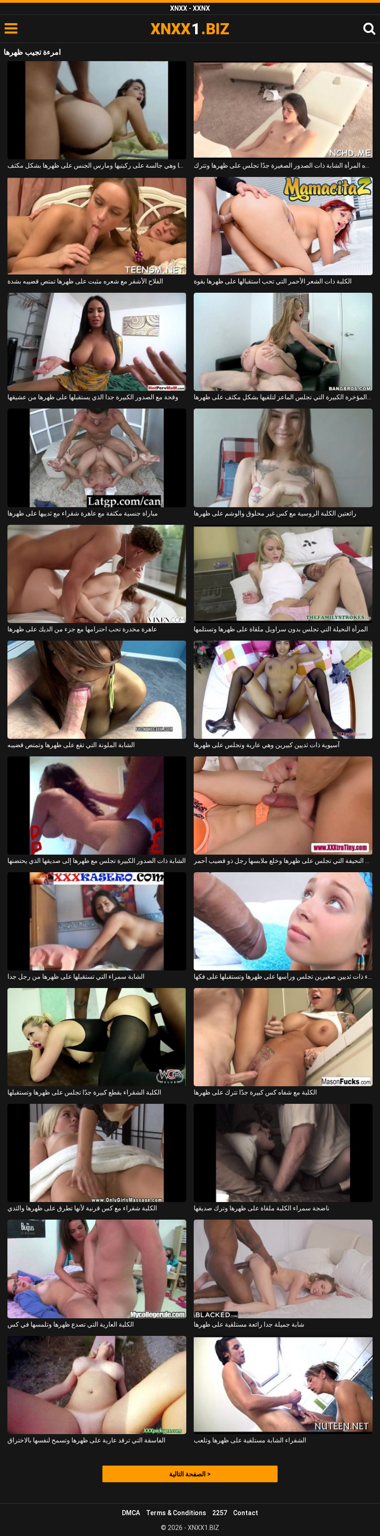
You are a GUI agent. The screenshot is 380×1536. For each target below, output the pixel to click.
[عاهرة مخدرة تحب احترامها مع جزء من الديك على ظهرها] (96, 574)
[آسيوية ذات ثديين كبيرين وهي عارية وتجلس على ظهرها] (283, 690)
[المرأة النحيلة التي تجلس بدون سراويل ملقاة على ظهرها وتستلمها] (283, 574)
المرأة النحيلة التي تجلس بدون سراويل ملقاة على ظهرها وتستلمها (281, 629)
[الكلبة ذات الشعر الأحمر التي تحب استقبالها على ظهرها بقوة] (283, 226)
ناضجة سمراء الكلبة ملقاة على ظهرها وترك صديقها (261, 1208)
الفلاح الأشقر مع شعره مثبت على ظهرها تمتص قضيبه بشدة (85, 281)
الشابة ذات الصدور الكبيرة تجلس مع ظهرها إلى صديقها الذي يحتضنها (96, 860)
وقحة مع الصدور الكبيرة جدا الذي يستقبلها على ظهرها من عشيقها (92, 397)
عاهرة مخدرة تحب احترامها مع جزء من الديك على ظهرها (82, 629)
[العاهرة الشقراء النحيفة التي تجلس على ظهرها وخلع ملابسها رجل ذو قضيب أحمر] (283, 805)
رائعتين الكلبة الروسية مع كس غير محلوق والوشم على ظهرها (275, 513)
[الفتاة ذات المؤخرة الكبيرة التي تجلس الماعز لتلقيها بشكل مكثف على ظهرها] (283, 342)
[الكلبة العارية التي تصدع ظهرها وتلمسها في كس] (96, 1269)
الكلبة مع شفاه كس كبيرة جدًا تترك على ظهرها (255, 1092)
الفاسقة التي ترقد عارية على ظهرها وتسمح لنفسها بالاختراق (86, 1440)
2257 (219, 1513)
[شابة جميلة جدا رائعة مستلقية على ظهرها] (283, 1269)
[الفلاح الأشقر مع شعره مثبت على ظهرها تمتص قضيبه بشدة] (96, 226)
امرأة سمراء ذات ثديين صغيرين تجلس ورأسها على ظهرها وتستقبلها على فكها (283, 976)
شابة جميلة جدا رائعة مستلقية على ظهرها (249, 1324)
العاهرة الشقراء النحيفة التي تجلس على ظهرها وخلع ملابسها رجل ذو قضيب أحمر (283, 860)
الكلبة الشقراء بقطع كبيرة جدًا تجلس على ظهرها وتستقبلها (84, 1092)
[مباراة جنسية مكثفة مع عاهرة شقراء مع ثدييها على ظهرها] (96, 458)
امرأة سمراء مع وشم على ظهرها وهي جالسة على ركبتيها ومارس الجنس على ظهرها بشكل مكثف (96, 165)
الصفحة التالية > (190, 1474)
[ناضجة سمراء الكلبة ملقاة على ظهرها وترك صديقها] (283, 1153)
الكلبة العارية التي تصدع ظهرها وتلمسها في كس (70, 1324)
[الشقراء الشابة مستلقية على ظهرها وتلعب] (283, 1385)
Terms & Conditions (176, 1513)
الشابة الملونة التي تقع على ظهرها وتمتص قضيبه (71, 745)
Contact (245, 1513)
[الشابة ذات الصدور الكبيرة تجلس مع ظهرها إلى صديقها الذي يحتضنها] (96, 805)
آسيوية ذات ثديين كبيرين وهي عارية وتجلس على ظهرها (267, 745)
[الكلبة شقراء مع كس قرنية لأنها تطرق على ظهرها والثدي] (96, 1153)
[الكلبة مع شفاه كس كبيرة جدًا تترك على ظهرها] (283, 1037)
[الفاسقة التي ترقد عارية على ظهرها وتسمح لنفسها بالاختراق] (96, 1385)
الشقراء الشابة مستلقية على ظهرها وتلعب (250, 1440)
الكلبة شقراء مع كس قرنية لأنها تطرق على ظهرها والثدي (82, 1208)
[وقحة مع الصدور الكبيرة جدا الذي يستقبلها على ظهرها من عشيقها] (96, 342)
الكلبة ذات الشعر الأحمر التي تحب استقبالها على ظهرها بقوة (273, 281)
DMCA (131, 1513)
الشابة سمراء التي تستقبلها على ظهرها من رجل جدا (76, 976)
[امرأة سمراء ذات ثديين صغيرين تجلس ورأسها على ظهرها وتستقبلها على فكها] (283, 921)
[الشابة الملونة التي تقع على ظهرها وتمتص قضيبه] (96, 690)
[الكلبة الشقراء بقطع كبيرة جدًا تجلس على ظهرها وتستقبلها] (96, 1037)
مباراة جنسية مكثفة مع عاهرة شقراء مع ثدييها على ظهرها (82, 513)
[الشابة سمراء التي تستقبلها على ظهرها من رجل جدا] (96, 921)
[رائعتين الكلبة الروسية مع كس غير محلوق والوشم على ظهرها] (283, 458)
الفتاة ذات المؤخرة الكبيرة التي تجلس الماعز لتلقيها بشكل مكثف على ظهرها (283, 397)
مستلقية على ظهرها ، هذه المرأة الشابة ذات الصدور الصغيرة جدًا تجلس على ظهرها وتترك (283, 165)
